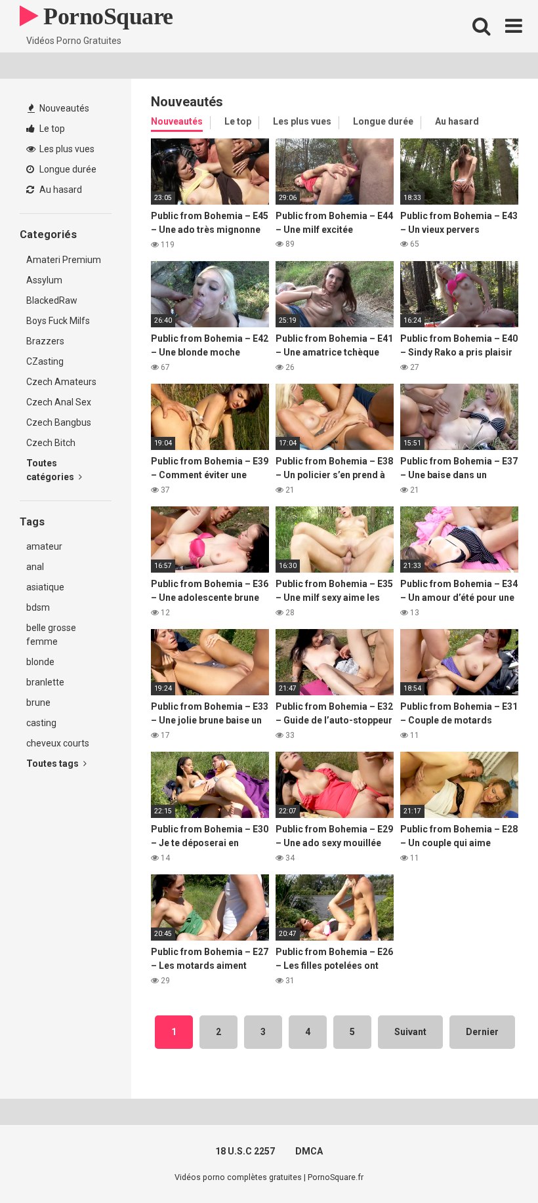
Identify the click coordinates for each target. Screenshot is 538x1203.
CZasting (45, 361)
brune (38, 702)
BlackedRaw (51, 300)
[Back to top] (494, 1163)
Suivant (410, 1032)
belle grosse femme (51, 634)
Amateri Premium (63, 260)
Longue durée (66, 169)
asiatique (45, 587)
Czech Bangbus (58, 422)
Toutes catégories (51, 470)
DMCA (309, 1151)
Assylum (44, 280)
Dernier (482, 1032)
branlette (45, 682)
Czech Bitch (50, 443)
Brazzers (45, 341)
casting (41, 723)
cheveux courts (57, 743)
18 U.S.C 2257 (245, 1151)
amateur (44, 546)
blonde (40, 662)
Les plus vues (65, 149)
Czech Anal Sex (58, 402)
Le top (51, 128)
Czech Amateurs (61, 382)
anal (35, 566)
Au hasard (59, 189)
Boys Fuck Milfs (58, 321)
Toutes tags (53, 763)
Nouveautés (63, 108)
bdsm (38, 607)
